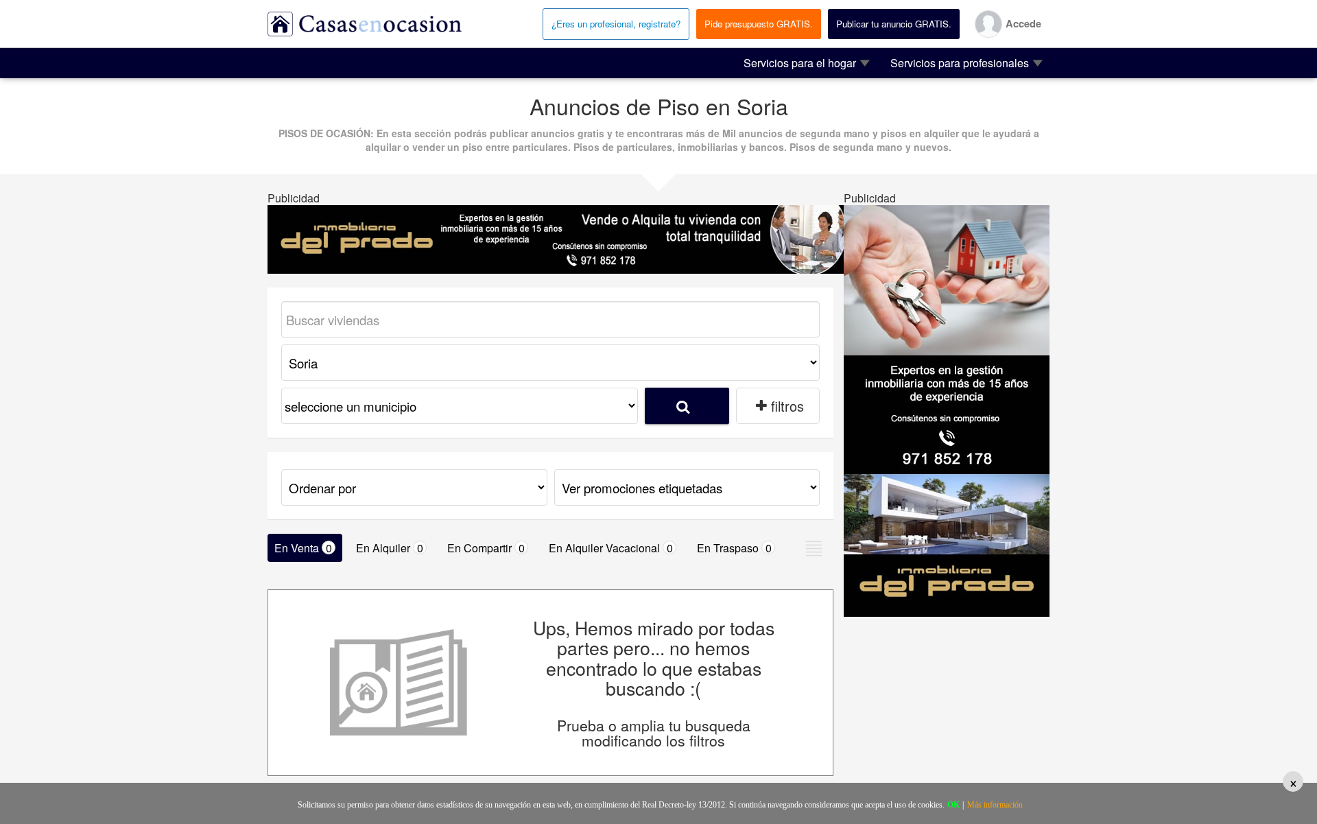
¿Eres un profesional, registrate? (615, 23)
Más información (995, 805)
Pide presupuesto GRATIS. (758, 23)
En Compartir (486, 548)
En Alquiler (389, 548)
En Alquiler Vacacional (611, 548)
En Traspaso (734, 548)
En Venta (303, 548)
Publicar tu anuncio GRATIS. (893, 23)
